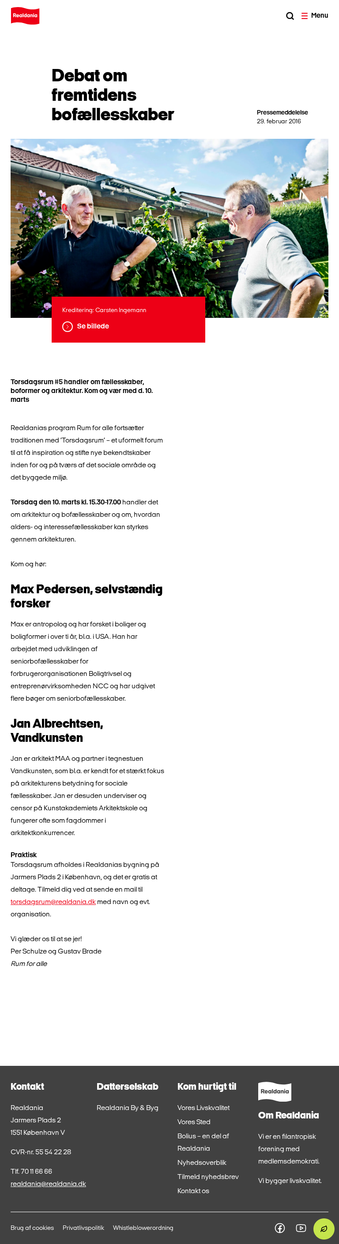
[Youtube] (301, 1228)
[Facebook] (280, 1228)
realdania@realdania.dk (48, 1184)
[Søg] (290, 15)
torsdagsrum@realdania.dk (53, 902)
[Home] (25, 16)
